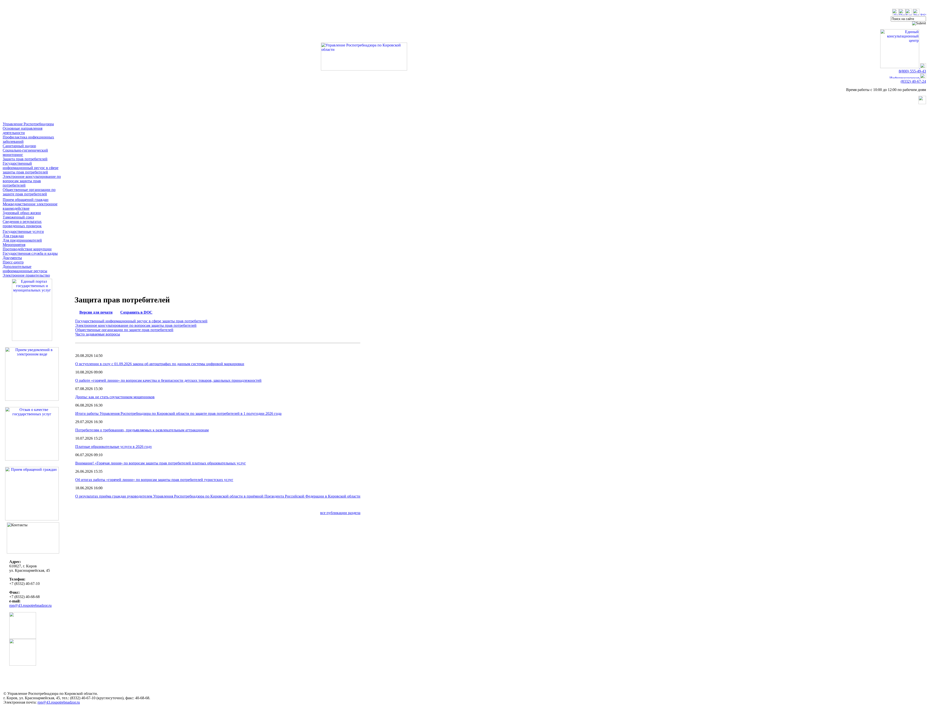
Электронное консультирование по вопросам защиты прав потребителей (32, 180)
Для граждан (13, 236)
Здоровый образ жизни (22, 213)
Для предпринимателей (22, 240)
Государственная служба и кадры (30, 253)
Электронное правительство (26, 275)
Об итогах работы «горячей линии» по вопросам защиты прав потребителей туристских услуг (154, 480)
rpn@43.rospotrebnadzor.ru (30, 605)
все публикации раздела (340, 513)
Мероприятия (14, 245)
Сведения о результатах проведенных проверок (22, 223)
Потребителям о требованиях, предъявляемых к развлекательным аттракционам (142, 430)
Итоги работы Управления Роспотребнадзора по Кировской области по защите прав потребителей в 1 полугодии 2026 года (178, 413)
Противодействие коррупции (27, 249)
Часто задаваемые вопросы (97, 334)
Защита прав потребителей (25, 159)
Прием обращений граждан (25, 200)
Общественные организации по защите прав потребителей (29, 192)
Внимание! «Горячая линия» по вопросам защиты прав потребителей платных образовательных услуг (160, 463)
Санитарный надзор (19, 146)
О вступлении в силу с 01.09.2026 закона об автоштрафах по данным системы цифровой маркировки (159, 364)
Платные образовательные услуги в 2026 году (113, 447)
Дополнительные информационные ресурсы (25, 268)
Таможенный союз (18, 217)
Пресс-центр (13, 262)
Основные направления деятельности (22, 130)
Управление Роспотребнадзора (28, 124)
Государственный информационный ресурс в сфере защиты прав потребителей (30, 167)
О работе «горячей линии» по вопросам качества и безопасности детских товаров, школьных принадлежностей (168, 380)
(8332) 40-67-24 (913, 81)
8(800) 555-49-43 (912, 71)
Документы (12, 258)
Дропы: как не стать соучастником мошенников (115, 397)
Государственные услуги (23, 231)
